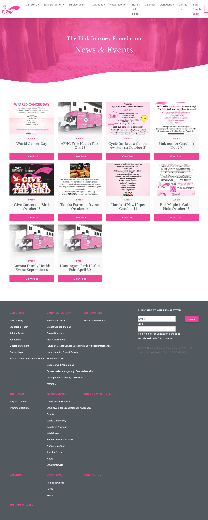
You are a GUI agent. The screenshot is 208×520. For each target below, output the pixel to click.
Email (141, 323)
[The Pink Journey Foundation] (11, 9)
